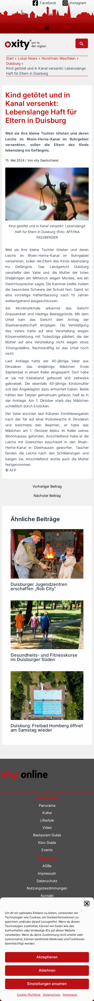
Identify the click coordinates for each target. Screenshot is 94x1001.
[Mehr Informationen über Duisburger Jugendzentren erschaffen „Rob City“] (47, 553)
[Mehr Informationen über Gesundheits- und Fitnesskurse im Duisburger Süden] (47, 624)
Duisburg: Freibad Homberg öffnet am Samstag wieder (47, 728)
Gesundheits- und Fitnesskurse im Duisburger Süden (44, 657)
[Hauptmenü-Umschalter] (47, 28)
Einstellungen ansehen (47, 983)
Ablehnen (47, 970)
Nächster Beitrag (47, 496)
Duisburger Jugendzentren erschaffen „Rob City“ (39, 586)
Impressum (70, 994)
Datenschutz (51, 994)
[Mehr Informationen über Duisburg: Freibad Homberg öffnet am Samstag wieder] (47, 695)
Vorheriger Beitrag (47, 486)
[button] (86, 903)
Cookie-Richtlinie (28, 994)
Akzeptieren (47, 957)
